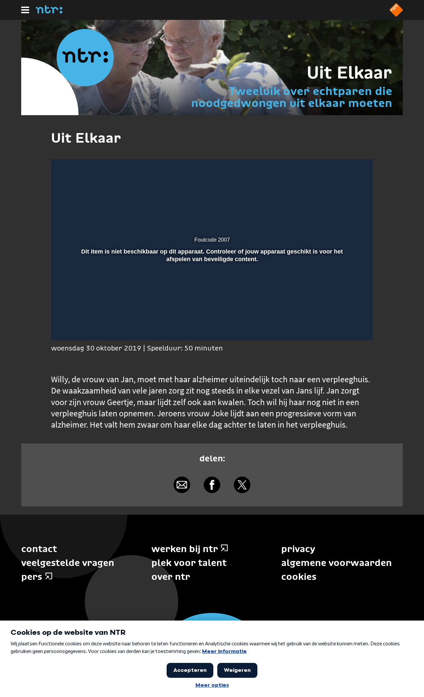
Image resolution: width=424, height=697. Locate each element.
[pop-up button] (344, 325)
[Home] (49, 11)
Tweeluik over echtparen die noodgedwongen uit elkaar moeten (291, 96)
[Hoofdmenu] (25, 10)
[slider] (211, 311)
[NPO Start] (396, 14)
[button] (64, 325)
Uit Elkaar (349, 72)
